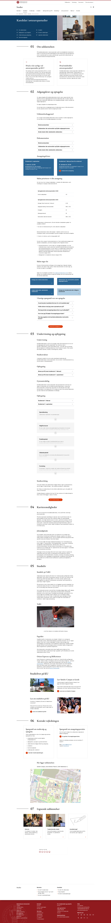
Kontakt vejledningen (43, 32)
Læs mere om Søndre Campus (67, 691)
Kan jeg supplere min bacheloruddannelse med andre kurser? (53, 317)
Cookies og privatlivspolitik (83, 907)
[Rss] (87, 918)
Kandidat (29, 13)
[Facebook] (78, 915)
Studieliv (40, 30)
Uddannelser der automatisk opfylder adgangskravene (54, 128)
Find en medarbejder (41, 907)
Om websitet (80, 905)
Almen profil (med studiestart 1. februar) (49, 371)
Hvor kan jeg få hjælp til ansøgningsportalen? (51, 313)
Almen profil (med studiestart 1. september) (50, 375)
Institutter (19, 910)
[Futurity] (78, 918)
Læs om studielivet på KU (39, 711)
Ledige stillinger (60, 909)
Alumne (59, 912)
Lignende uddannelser (43, 35)
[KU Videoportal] (93, 915)
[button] (55, 326)
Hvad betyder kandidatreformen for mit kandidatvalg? (53, 303)
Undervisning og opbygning (25, 35)
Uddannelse (67, 2)
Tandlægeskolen (20, 914)
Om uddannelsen (22, 30)
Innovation (80, 2)
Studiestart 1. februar (44, 400)
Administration (20, 907)
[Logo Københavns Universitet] (22, 2)
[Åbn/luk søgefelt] (91, 7)
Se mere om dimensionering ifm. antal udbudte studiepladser (52, 226)
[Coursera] (84, 918)
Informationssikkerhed (82, 910)
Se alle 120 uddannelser (63, 889)
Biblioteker (19, 916)
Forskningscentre (21, 911)
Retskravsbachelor (43, 125)
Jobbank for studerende (62, 911)
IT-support (39, 917)
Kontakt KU (39, 908)
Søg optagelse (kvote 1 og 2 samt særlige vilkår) (45, 892)
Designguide (39, 914)
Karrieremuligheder (23, 37)
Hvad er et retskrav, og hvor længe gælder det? (49, 236)
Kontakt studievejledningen (35, 752)
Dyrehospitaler (20, 913)
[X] (87, 915)
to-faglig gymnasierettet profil (61, 272)
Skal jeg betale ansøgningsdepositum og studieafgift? (53, 310)
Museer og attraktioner (22, 918)
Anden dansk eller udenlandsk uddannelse (50, 132)
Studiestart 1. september (45, 404)
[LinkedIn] (81, 915)
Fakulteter (19, 908)
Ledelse (18, 905)
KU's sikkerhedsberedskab (63, 917)
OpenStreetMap (78, 802)
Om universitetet (89, 2)
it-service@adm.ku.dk (67, 744)
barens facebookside (54, 668)
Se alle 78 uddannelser (43, 889)
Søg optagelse (61, 891)
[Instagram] (84, 915)
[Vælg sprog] (93, 7)
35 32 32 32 (66, 746)
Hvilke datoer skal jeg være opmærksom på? (51, 306)
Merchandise (40, 915)
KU (17, 13)
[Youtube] (90, 915)
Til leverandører (40, 919)
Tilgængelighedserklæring (83, 908)
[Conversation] (81, 918)
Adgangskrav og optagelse (25, 32)
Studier (20, 7)
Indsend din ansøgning (68, 170)
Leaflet (73, 802)
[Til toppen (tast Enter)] (105, 875)
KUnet (58, 905)
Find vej (38, 905)
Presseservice (40, 912)
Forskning (74, 2)
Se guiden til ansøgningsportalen (71, 736)
